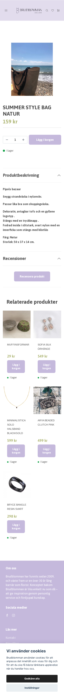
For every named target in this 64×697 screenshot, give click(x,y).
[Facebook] (7, 615)
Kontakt (11, 637)
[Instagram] (13, 615)
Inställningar (32, 687)
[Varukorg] (58, 10)
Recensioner (14, 258)
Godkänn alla (32, 678)
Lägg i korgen (16, 366)
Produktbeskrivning (21, 175)
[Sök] (47, 10)
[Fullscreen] (32, 69)
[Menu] (6, 10)
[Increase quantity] (23, 139)
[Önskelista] (52, 10)
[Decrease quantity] (7, 139)
